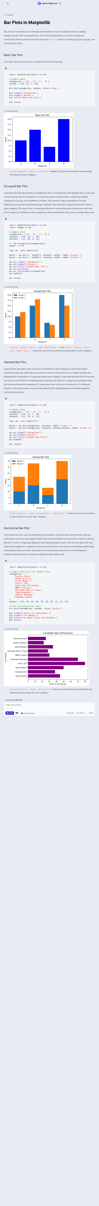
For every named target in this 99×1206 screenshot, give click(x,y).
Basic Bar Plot (13, 55)
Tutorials (9, 15)
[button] (7, 574)
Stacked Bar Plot (15, 362)
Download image (12, 111)
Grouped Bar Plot (16, 186)
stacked (86, 39)
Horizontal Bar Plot (17, 528)
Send (11, 713)
